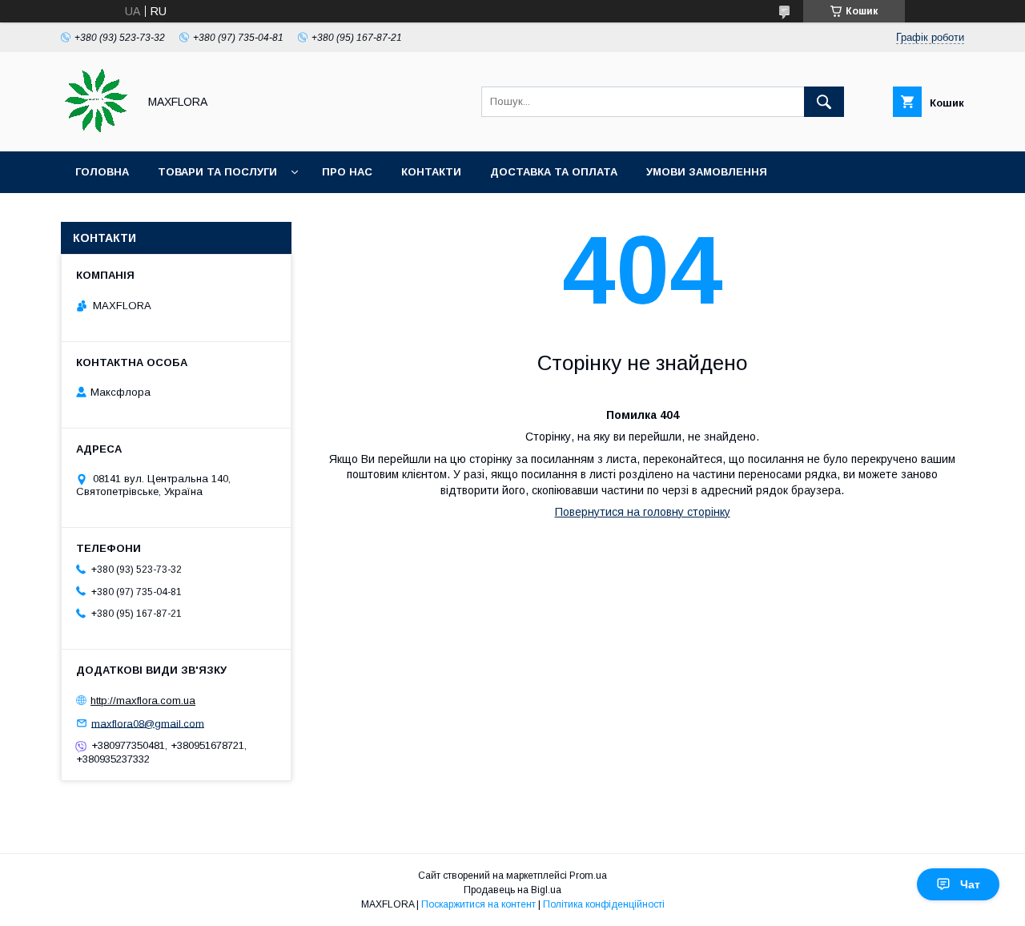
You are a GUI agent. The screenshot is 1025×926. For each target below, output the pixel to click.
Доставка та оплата (553, 172)
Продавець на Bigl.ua (512, 890)
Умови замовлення (706, 172)
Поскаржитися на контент (478, 904)
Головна (102, 172)
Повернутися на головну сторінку (642, 511)
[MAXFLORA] (95, 130)
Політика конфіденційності (604, 904)
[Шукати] (824, 102)
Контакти (431, 172)
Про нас (347, 172)
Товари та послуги (217, 172)
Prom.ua (588, 875)
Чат (970, 884)
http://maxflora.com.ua (142, 700)
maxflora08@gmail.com (147, 723)
